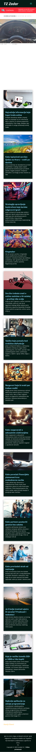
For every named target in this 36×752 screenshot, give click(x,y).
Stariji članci (9, 724)
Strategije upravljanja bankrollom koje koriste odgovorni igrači (16, 207)
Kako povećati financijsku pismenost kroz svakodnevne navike (17, 477)
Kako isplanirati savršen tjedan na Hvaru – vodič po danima (17, 160)
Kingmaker (10, 251)
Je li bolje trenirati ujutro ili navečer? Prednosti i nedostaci (17, 612)
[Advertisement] (18, 64)
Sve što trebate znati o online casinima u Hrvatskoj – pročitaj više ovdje (18, 296)
